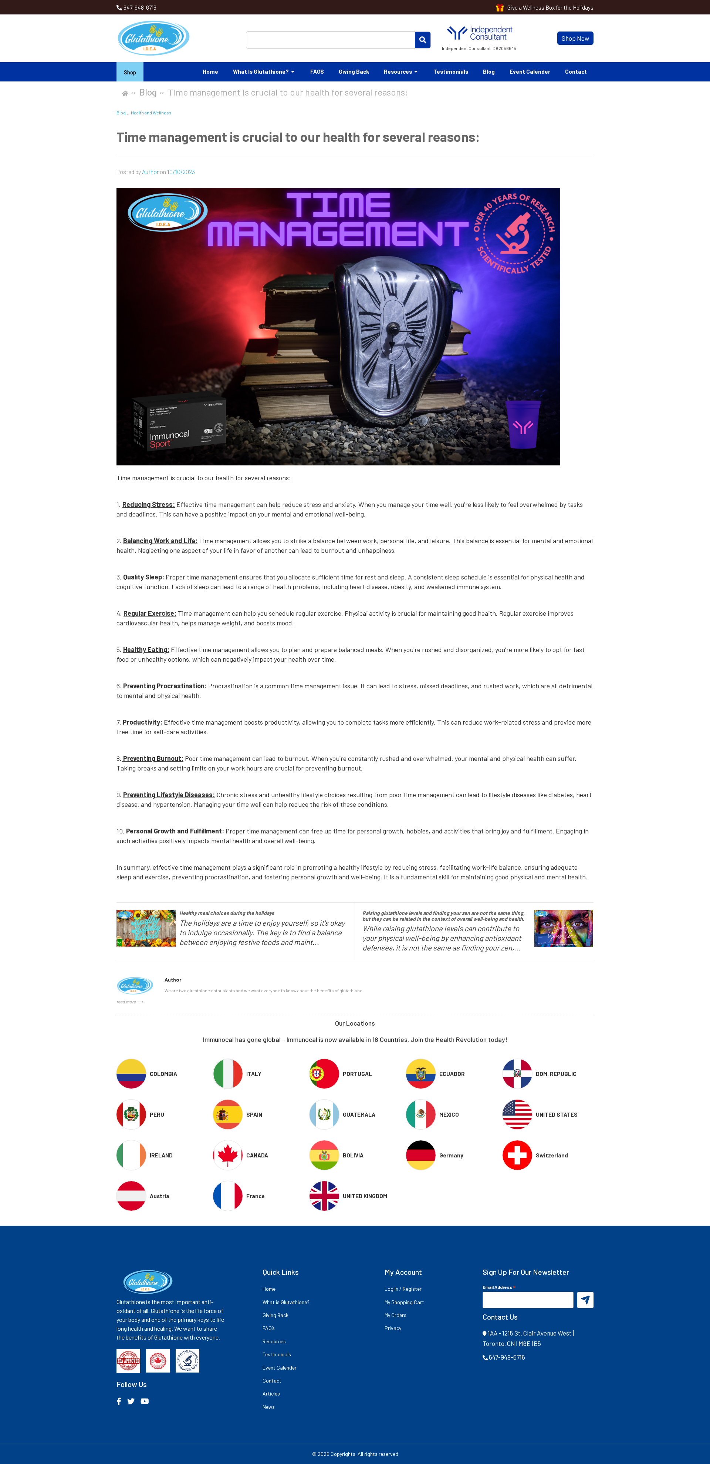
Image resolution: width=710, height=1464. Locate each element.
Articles (271, 1393)
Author (151, 171)
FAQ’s (269, 1328)
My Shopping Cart (404, 1302)
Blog (489, 71)
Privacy (393, 1328)
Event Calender (530, 71)
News (269, 1407)
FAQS (317, 71)
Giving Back (354, 71)
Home (210, 71)
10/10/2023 (181, 171)
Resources (398, 71)
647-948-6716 (140, 7)
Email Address (499, 1287)
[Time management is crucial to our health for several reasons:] (355, 326)
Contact (576, 71)
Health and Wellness (151, 112)
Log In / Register (403, 1289)
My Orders (395, 1315)
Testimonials (450, 71)
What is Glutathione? (261, 71)
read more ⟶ (129, 1001)
